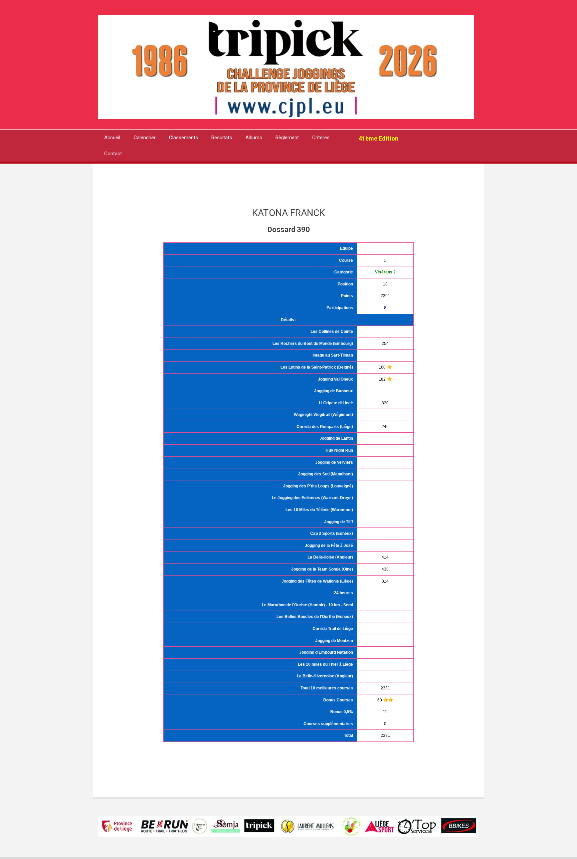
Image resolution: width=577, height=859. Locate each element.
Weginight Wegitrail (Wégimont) (323, 414)
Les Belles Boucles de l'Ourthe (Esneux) (314, 616)
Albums (253, 138)
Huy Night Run (339, 450)
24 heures (343, 593)
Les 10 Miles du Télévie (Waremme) (319, 509)
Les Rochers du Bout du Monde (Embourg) (312, 343)
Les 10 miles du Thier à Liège (325, 664)
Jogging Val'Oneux (335, 379)
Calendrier (145, 138)
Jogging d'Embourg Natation (326, 652)
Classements (183, 138)
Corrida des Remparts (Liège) (325, 426)
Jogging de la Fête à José (329, 545)
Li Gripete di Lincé (336, 403)
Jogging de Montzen (334, 640)
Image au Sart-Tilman (333, 355)
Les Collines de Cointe (332, 331)
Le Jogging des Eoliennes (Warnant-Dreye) (312, 497)
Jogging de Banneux (333, 391)
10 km (334, 605)
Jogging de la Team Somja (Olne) (322, 569)
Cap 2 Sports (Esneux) (331, 533)
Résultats (221, 138)
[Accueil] (286, 66)
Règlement (287, 138)
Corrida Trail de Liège (333, 628)
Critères (321, 138)
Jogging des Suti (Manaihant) (325, 474)
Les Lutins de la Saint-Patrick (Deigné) (316, 367)
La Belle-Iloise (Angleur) (330, 557)
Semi (348, 605)
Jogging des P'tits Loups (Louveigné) (318, 486)
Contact (113, 154)
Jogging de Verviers (334, 462)
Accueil (112, 138)
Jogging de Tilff (338, 521)
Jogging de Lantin (336, 438)
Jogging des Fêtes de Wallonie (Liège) (317, 581)
